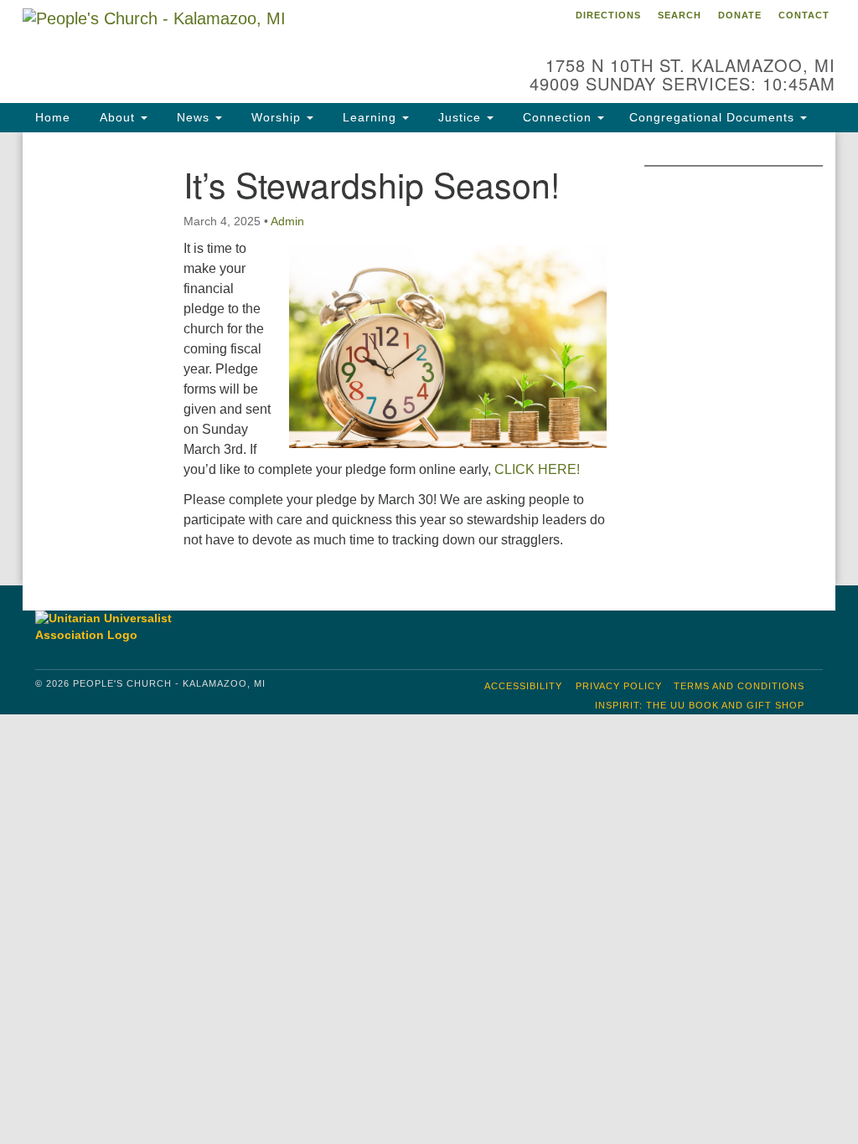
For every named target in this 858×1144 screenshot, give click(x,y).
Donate (740, 15)
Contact (804, 15)
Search (679, 15)
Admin (287, 221)
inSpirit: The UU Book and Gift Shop (699, 705)
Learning (370, 117)
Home (52, 117)
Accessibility (523, 686)
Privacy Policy (619, 686)
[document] (429, 358)
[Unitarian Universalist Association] (126, 627)
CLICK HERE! (537, 469)
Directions (608, 15)
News (193, 117)
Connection (557, 117)
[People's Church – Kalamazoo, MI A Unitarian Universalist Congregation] (260, 46)
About (117, 117)
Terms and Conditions (739, 686)
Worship (276, 117)
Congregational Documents (714, 117)
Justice (459, 117)
